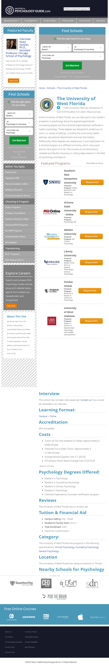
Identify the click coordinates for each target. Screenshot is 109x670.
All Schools (9, 637)
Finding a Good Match (15, 213)
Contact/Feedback (31, 642)
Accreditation (11, 242)
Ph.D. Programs (12, 254)
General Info (10, 172)
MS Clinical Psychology (69, 241)
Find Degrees (30, 20)
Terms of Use (9, 652)
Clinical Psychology (64, 547)
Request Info (92, 182)
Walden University (70, 232)
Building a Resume (13, 190)
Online (53, 416)
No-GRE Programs (13, 231)
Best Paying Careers (14, 260)
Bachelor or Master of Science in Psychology (68, 296)
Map (58, 107)
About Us (8, 632)
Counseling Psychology (87, 547)
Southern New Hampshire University (70, 176)
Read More (14, 80)
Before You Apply (15, 166)
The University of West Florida (72, 87)
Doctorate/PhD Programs (16, 225)
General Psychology (49, 551)
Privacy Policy (10, 647)
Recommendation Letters (16, 184)
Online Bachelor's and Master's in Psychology (70, 191)
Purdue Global (68, 284)
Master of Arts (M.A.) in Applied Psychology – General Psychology (69, 268)
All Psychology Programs (14, 642)
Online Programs (12, 207)
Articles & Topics (31, 632)
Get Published (30, 647)
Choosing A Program (17, 201)
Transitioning (12, 248)
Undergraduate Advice (15, 236)
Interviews (100, 20)
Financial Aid (84, 20)
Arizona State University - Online (70, 208)
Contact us (85, 399)
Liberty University (70, 253)
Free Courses (68, 20)
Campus (43, 416)
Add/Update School (31, 637)
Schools (51, 87)
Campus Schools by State (16, 219)
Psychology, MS (70, 222)
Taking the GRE (12, 178)
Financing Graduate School (17, 195)
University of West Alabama (70, 312)
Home (42, 87)
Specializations (11, 20)
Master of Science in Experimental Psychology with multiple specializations (70, 329)
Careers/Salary (49, 20)
